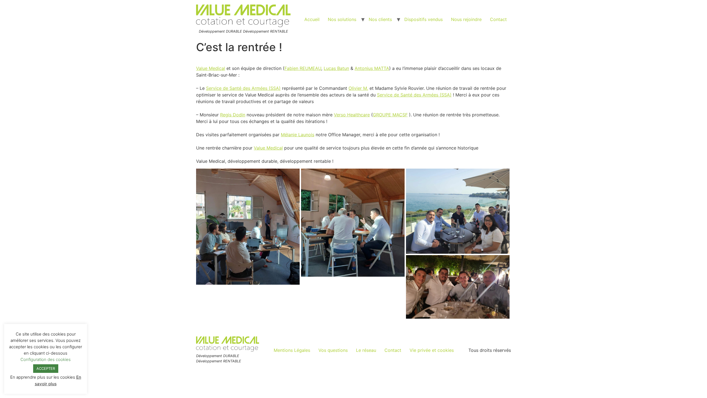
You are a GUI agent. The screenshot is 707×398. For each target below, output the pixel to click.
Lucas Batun (336, 68)
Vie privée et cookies (432, 350)
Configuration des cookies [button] (45, 359)
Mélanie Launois (297, 134)
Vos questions (333, 350)
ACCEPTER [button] (45, 368)
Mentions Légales (292, 350)
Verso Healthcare (352, 114)
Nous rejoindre (466, 19)
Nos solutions (342, 19)
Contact (498, 19)
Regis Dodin (232, 114)
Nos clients (380, 19)
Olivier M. (358, 88)
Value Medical (210, 68)
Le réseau (366, 350)
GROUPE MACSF (390, 114)
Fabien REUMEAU (302, 68)
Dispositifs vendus (423, 19)
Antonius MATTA (372, 68)
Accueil (312, 19)
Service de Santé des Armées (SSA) (243, 88)
